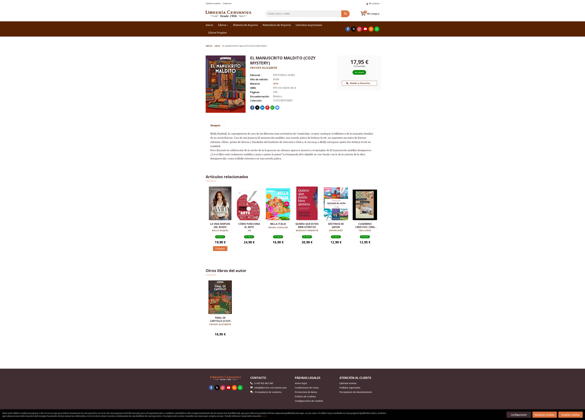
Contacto (227, 3)
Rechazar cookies (544, 414)
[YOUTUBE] (365, 29)
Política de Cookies (305, 396)
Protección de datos (306, 392)
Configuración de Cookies (309, 401)
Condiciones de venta (307, 387)
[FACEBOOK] (347, 29)
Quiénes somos (213, 3)
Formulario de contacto (268, 392)
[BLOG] (371, 29)
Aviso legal (301, 383)
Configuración (519, 414)
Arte (217, 46)
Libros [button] (222, 25)
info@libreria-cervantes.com (270, 387)
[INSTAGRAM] (359, 29)
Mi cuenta (374, 3)
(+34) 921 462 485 (263, 383)
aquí (264, 416)
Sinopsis (215, 125)
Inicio (209, 46)
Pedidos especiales (349, 387)
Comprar (220, 248)
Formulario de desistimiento (355, 392)
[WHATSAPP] (376, 29)
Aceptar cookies (571, 414)
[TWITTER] (353, 29)
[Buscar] (345, 13)
